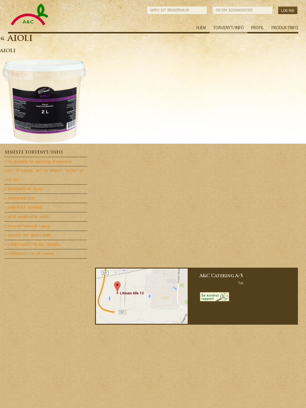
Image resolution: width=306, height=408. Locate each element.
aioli (16, 38)
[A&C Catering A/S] (29, 24)
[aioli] (45, 142)
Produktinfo (284, 27)
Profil (257, 27)
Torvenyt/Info (228, 27)
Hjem (201, 27)
